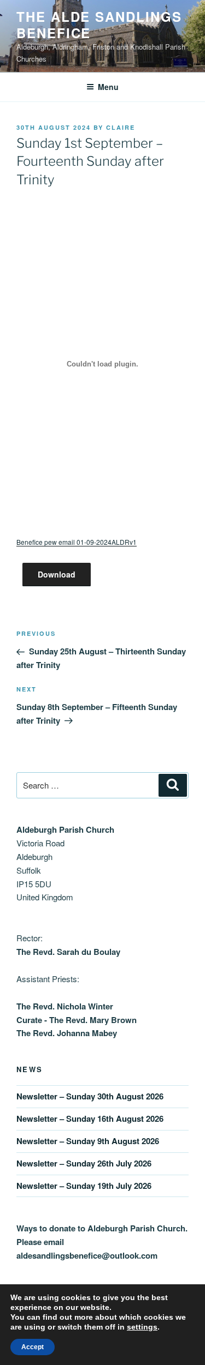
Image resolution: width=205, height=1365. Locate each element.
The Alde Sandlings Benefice (99, 24)
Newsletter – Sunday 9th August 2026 (87, 1141)
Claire (120, 127)
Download (56, 574)
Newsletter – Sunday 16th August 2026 (89, 1119)
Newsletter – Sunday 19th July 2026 (83, 1186)
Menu (108, 86)
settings (142, 1326)
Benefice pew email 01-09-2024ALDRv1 (76, 541)
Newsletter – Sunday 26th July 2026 (83, 1163)
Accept (32, 1347)
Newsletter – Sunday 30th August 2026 (89, 1096)
